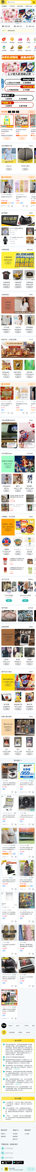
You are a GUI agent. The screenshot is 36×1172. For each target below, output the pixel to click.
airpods (28, 1032)
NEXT (35, 160)
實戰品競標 (30, 249)
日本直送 (12, 6)
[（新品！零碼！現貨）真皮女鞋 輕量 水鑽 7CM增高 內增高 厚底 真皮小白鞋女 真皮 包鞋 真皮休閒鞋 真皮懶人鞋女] (30, 589)
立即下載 (30, 1169)
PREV (1, 160)
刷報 (3, 1026)
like (8, 206)
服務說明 (3, 1136)
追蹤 (9, 600)
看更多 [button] (8, 307)
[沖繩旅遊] (9, 88)
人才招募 (27, 1134)
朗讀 (33, 10)
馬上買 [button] (6, 376)
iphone (10, 1025)
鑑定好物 (20, 6)
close (2, 1169)
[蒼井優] (9, 97)
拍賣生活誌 (28, 6)
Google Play (18, 1162)
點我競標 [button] (6, 287)
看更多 (31, 146)
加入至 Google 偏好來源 (33, 14)
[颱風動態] (26, 81)
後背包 (20, 1032)
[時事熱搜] (9, 65)
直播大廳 (30, 608)
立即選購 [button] (6, 709)
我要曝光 (32, 111)
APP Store (6, 1162)
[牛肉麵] (26, 88)
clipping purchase (11, 206)
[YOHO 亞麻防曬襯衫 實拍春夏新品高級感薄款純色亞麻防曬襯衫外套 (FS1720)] (6, 586)
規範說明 (16, 1069)
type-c (18, 1025)
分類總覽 (4, 6)
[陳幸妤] (9, 104)
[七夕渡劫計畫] (18, 15)
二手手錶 (26, 1025)
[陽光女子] (9, 81)
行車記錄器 (12, 1032)
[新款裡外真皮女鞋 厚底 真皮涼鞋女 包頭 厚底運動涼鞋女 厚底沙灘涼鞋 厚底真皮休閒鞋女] (30, 584)
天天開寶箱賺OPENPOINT (15, 30)
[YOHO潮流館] (9, 591)
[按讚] (15, 440)
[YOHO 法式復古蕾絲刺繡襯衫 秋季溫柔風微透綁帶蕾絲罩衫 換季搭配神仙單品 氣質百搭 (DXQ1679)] (14, 589)
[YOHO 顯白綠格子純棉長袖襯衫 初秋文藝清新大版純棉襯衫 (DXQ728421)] (14, 584)
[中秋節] (26, 97)
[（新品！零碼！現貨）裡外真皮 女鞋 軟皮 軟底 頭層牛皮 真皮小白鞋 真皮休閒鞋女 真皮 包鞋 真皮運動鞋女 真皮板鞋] (23, 586)
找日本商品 (30, 453)
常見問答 (15, 1134)
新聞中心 (3, 1134)
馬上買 (31, 339)
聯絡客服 (15, 1136)
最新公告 (15, 1139)
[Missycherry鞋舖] (25, 591)
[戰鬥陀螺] (26, 104)
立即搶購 (7, 138)
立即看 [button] (8, 263)
